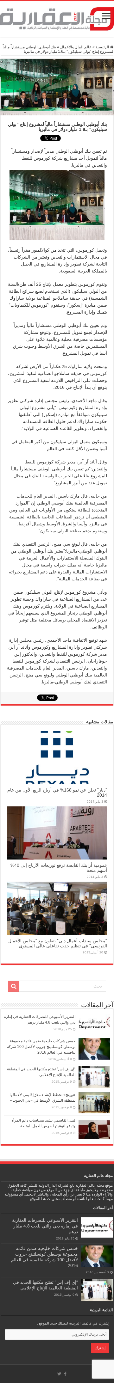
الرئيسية (103, 47)
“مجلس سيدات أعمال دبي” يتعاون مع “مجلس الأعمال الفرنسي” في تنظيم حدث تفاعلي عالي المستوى (57, 943)
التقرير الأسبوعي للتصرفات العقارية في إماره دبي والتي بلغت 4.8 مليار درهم (45, 1226)
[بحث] (13, 986)
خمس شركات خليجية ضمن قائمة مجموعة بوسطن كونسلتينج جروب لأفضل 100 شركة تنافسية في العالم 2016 (41, 1047)
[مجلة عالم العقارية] (57, 18)
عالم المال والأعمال (76, 47)
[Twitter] (59, 1374)
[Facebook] (65, 1374)
